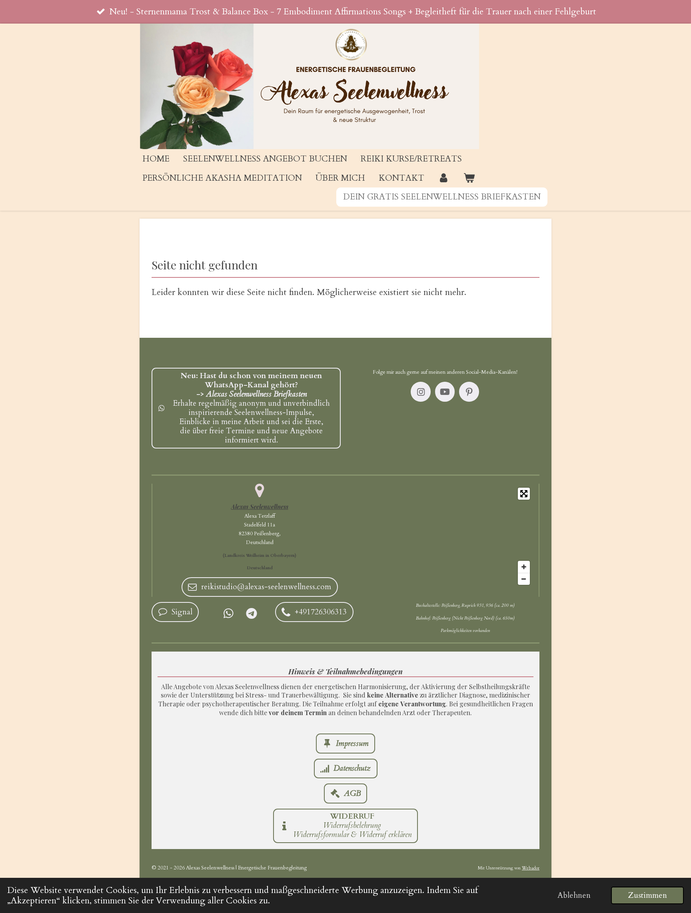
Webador (530, 868)
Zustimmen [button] (647, 895)
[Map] (452, 536)
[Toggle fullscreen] (524, 494)
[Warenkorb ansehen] (468, 178)
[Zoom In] (524, 567)
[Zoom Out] (524, 579)
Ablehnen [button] (574, 895)
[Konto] (443, 178)
